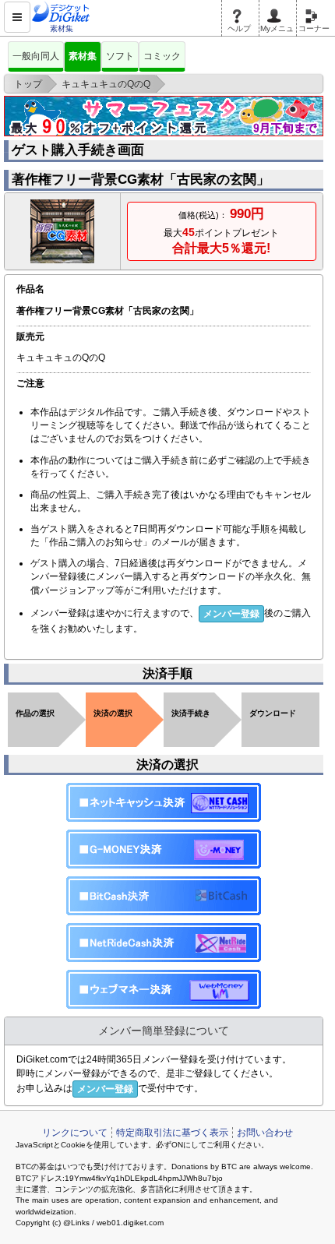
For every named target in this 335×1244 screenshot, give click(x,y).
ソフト (120, 56)
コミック (162, 56)
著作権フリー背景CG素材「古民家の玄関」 (141, 179)
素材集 (83, 56)
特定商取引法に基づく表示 (172, 1132)
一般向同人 (35, 56)
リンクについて (75, 1132)
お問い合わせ (265, 1132)
